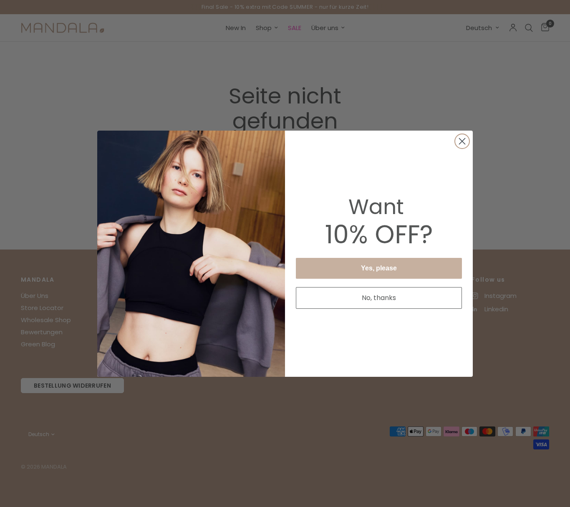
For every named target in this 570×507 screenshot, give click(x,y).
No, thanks (379, 298)
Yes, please (379, 268)
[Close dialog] (462, 141)
